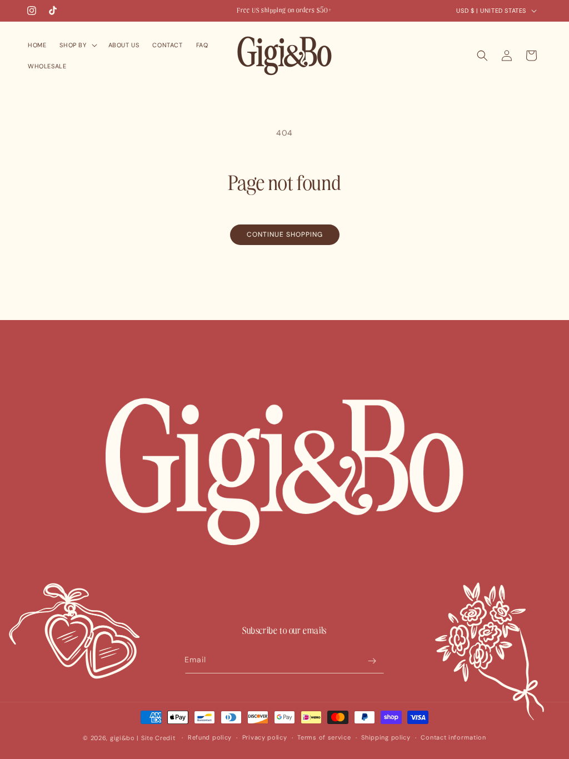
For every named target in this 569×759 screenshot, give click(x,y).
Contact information (453, 737)
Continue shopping (285, 234)
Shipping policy (386, 737)
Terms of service (324, 737)
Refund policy (210, 737)
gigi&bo (122, 738)
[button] (77, 45)
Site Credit (158, 738)
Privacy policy (264, 737)
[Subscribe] (372, 661)
